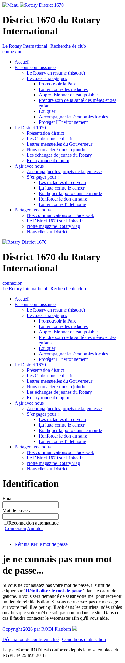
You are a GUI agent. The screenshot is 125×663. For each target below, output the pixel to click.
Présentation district (45, 133)
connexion (12, 51)
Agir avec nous (29, 166)
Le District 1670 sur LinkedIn (55, 220)
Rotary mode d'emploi (48, 160)
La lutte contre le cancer (62, 187)
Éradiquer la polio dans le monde (70, 193)
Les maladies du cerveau (62, 182)
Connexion (15, 528)
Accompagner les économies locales (73, 116)
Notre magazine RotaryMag (53, 226)
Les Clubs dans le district (51, 138)
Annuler (35, 528)
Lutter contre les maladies (63, 89)
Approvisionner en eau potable (68, 94)
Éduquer (47, 111)
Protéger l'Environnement (63, 122)
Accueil (22, 62)
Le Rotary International (24, 46)
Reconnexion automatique (33, 522)
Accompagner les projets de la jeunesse (64, 171)
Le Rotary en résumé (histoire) (56, 72)
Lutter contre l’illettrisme (62, 204)
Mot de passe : (16, 510)
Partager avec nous (33, 209)
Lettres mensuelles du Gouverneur (59, 144)
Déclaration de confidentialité (30, 639)
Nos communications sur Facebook (60, 215)
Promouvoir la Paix (57, 83)
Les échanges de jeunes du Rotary (59, 155)
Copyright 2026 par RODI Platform (36, 629)
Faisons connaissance (35, 67)
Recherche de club (68, 46)
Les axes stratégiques (47, 78)
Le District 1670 (30, 127)
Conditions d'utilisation (84, 639)
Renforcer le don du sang (63, 198)
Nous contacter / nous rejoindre (56, 149)
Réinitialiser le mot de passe (41, 544)
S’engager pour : (43, 177)
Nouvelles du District (47, 231)
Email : (9, 498)
